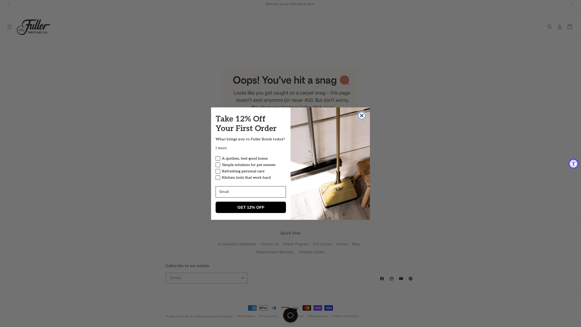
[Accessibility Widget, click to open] (574, 164)
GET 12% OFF (250, 207)
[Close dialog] (361, 115)
